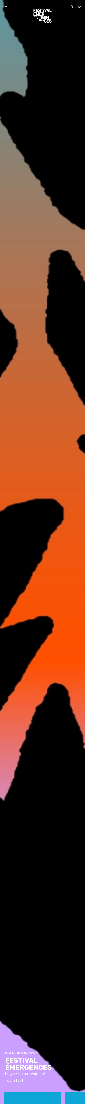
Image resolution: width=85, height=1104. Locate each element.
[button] (73, 7)
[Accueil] (42, 16)
